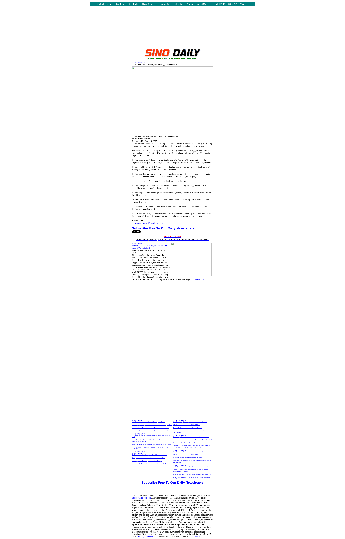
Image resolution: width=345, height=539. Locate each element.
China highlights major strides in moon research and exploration (152, 425)
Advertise (165, 4)
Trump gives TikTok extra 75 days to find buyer (187, 442)
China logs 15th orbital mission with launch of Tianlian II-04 (150, 430)
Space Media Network (141, 498)
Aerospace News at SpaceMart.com (147, 223)
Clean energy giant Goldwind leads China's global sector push (192, 474)
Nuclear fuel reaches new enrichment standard (187, 428)
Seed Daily (133, 4)
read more (199, 279)
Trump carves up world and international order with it (148, 458)
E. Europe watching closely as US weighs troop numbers (149, 455)
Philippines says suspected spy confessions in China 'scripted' (192, 439)
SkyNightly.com (104, 4)
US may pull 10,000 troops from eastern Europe (147, 461)
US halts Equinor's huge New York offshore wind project (190, 466)
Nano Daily (147, 4)
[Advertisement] (172, 28)
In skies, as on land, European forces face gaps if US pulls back (149, 246)
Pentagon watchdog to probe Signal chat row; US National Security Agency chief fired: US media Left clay (191, 446)
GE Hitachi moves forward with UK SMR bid (186, 425)
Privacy (190, 4)
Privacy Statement (145, 536)
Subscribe (178, 4)
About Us (201, 4)
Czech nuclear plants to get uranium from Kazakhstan (190, 422)
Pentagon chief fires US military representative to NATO (149, 463)
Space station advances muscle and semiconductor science (150, 428)
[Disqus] (172, 316)
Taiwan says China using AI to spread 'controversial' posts (191, 437)
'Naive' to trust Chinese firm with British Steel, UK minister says (151, 444)
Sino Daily (119, 4)
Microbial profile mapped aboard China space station (148, 422)
